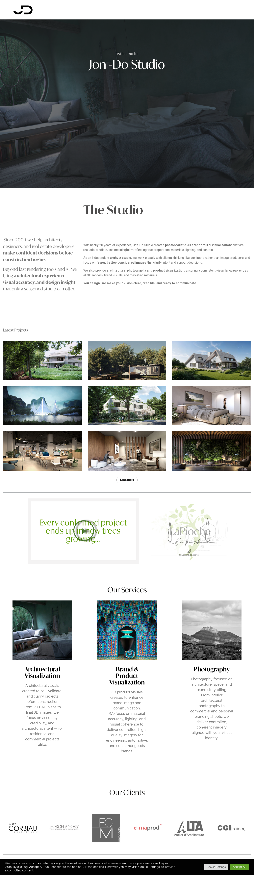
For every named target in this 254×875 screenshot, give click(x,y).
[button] (84, 531)
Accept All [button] (239, 866)
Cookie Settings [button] (216, 866)
